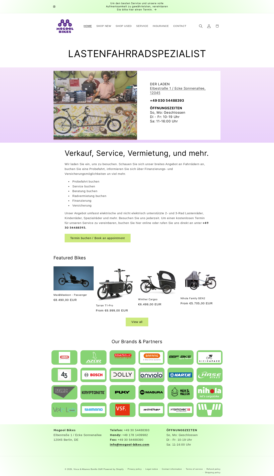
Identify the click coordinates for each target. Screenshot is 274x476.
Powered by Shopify (113, 469)
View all (136, 321)
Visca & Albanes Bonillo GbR (88, 469)
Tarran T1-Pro (104, 305)
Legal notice (151, 469)
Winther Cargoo (148, 299)
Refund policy (213, 469)
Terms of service (194, 469)
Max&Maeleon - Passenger (70, 294)
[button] (201, 26)
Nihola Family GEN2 (193, 298)
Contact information (172, 469)
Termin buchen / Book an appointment (97, 238)
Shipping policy (212, 472)
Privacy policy (135, 469)
